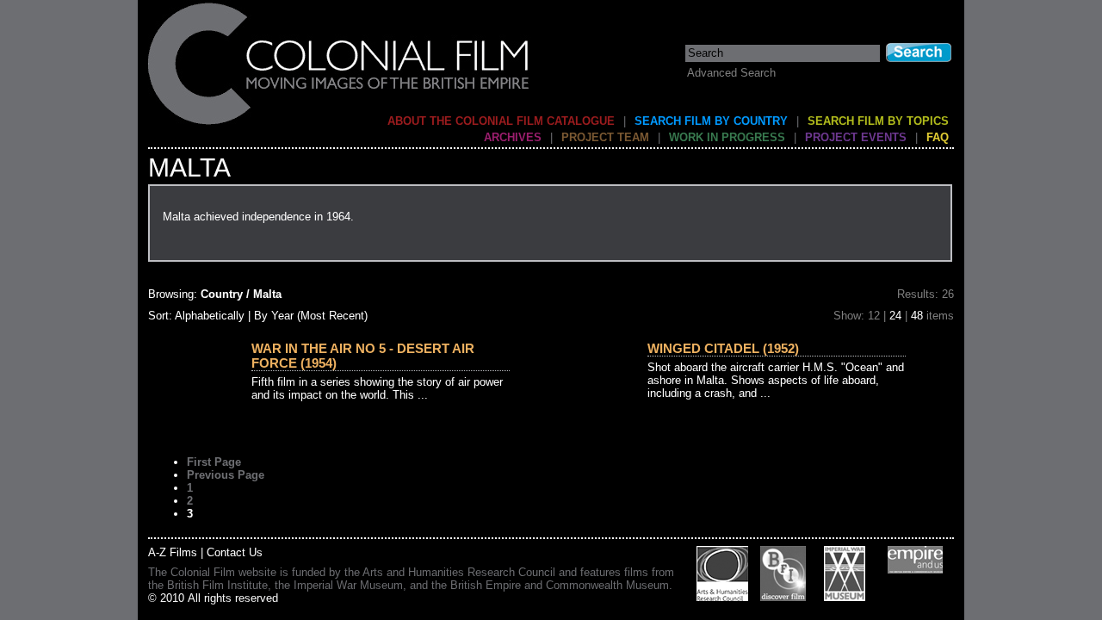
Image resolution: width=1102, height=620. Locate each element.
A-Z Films (172, 552)
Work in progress (727, 137)
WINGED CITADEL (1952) (723, 348)
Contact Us (235, 552)
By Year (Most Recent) (311, 315)
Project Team (605, 137)
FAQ (937, 137)
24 (895, 315)
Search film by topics (878, 121)
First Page (214, 462)
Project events (856, 137)
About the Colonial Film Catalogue (501, 121)
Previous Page (225, 474)
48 (917, 315)
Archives (513, 137)
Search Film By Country (711, 121)
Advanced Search (731, 72)
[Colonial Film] (339, 123)
